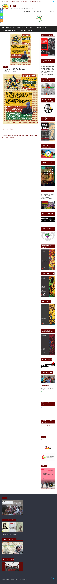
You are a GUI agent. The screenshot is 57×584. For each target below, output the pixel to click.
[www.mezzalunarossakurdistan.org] (46, 440)
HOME (7, 27)
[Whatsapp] (1, 14)
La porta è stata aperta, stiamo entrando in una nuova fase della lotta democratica (24, 1)
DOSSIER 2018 (44, 224)
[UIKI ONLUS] (3, 27)
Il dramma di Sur (7, 129)
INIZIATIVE (22, 30)
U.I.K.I (11, 27)
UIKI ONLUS (18, 6)
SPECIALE (31, 27)
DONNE (44, 27)
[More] (1, 20)
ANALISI (38, 27)
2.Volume (9, 534)
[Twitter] (1, 11)
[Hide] (0, 22)
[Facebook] (1, 9)
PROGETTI (14, 30)
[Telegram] (1, 17)
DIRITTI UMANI (6, 30)
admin (14, 71)
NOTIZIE (18, 27)
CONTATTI (30, 30)
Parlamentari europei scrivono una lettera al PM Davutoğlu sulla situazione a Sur (19, 136)
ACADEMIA (24, 27)
